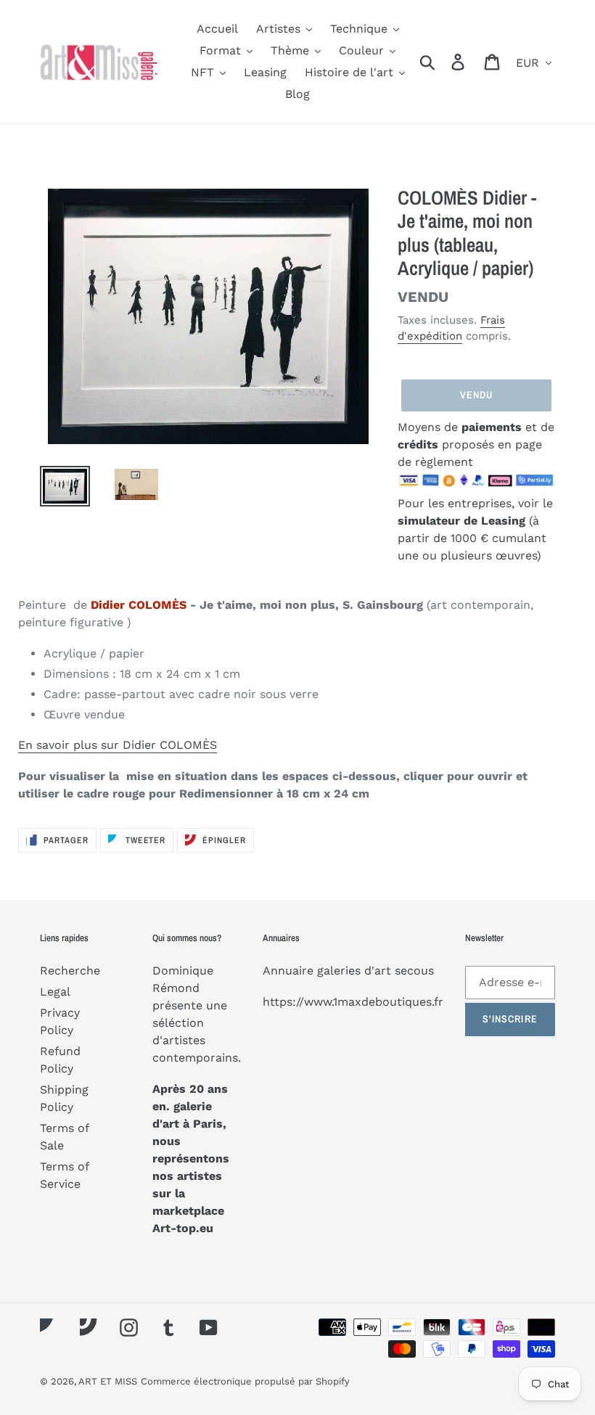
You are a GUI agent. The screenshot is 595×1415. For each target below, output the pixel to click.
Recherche (70, 970)
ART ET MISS (107, 1381)
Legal (55, 991)
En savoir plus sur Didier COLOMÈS (117, 745)
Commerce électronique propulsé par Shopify (245, 1381)
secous (414, 970)
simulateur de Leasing (463, 521)
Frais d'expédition (451, 328)
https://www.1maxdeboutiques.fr (353, 1002)
